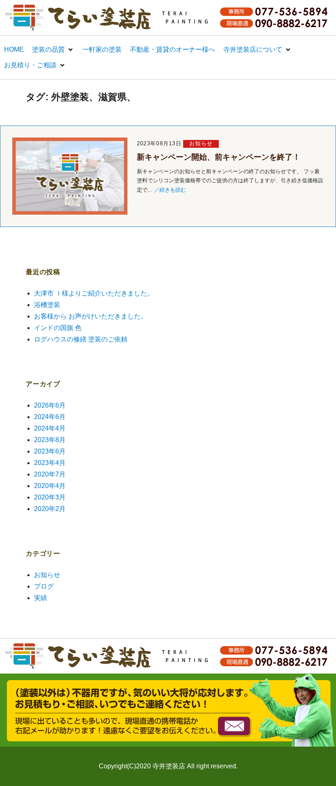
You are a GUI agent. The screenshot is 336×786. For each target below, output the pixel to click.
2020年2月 (50, 508)
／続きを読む (170, 190)
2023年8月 (50, 439)
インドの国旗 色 (58, 327)
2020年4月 (50, 485)
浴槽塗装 (47, 304)
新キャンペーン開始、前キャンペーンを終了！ (218, 157)
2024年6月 (50, 416)
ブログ (44, 586)
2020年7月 (50, 474)
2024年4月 (50, 428)
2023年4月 (50, 462)
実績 (40, 597)
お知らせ (201, 143)
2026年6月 (50, 405)
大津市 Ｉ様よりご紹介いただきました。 (94, 293)
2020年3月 (50, 497)
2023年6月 (50, 451)
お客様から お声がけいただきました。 (90, 316)
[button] (53, 49)
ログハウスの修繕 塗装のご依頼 (80, 339)
